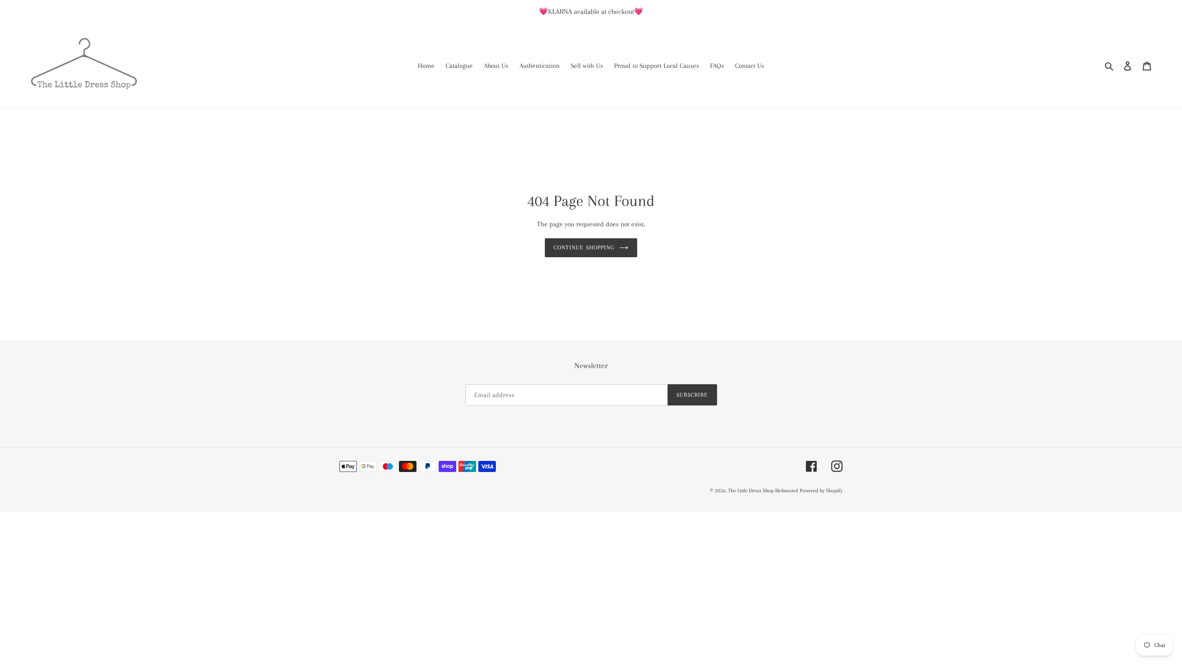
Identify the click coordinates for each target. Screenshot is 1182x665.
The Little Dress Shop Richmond (763, 491)
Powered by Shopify (821, 491)
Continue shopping (584, 247)
